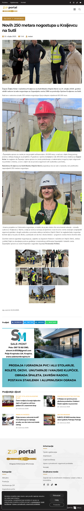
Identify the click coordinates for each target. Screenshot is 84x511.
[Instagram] (73, 2)
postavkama (36, 502)
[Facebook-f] (70, 2)
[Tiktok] (77, 2)
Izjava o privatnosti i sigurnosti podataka (26, 504)
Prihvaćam (56, 495)
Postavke (56, 505)
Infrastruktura (19, 18)
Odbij (57, 500)
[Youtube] (80, 2)
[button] (74, 9)
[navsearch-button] (79, 9)
